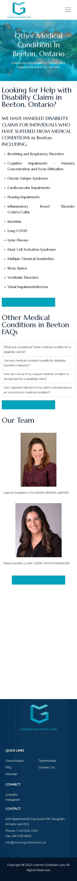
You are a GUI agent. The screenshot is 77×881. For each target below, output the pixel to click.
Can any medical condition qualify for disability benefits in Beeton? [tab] (35, 363)
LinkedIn (11, 794)
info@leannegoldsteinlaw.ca (25, 842)
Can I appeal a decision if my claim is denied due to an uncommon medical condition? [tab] (38, 390)
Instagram (12, 799)
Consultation (14, 760)
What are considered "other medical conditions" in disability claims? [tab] (37, 349)
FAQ (8, 767)
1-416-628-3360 (27, 831)
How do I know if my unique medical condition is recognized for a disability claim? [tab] (36, 376)
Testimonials (47, 760)
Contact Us (46, 767)
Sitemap (11, 774)
